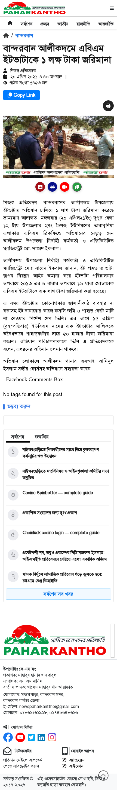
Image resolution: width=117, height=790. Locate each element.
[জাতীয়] (62, 20)
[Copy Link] (77, 187)
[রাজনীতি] (83, 20)
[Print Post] (40, 187)
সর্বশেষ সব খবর (58, 594)
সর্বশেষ (17, 437)
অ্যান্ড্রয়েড (77, 760)
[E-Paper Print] (52, 187)
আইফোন (76, 766)
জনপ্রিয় (42, 437)
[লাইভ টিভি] (64, 187)
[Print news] (108, 106)
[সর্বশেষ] (26, 20)
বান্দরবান (24, 36)
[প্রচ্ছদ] (44, 20)
